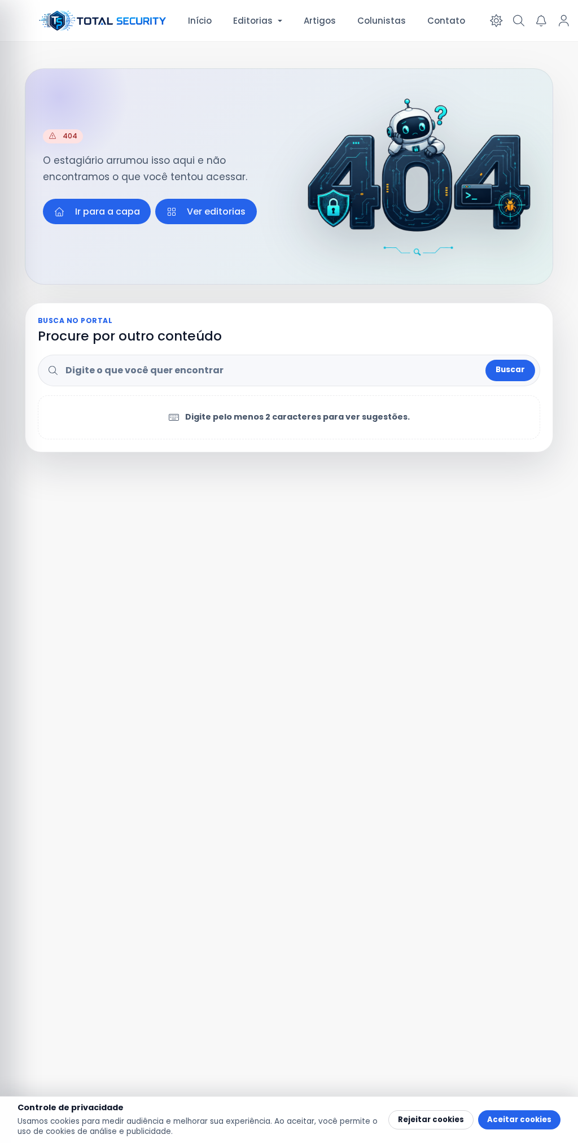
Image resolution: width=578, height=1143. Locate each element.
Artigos (320, 21)
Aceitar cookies (519, 1119)
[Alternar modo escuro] (496, 21)
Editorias (253, 21)
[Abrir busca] (518, 21)
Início (200, 21)
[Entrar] (564, 21)
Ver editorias (216, 211)
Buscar (510, 369)
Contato (446, 21)
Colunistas (381, 21)
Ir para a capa (107, 211)
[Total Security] (103, 20)
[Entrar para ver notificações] (541, 21)
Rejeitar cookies (431, 1119)
